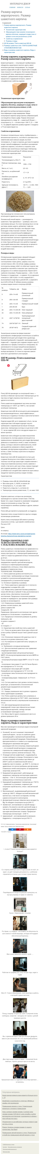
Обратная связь (6, 1151)
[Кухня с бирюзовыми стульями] (20, 911)
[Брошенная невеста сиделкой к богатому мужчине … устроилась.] (20, 1077)
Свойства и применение (14, 39)
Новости (20, 7)
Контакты (5, 1147)
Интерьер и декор (20, 3)
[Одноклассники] (27, 829)
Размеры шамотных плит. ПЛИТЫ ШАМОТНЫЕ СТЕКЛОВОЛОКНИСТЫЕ (20, 46)
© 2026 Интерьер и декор (8, 1144)
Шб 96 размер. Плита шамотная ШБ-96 (17, 43)
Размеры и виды (11, 41)
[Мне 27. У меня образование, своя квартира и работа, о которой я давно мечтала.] (20, 991)
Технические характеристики (16, 30)
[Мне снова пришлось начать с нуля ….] (20, 952)
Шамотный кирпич (10, 824)
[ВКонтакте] (12, 829)
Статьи (27, 7)
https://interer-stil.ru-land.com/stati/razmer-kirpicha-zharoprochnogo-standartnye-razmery (18, 535)
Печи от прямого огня (10, 826)
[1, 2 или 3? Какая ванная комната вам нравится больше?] (20, 847)
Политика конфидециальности (10, 1149)
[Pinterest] (20, 829)
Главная (12, 7)
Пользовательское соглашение (15, 1147)
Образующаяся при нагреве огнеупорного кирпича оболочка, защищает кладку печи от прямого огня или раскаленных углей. (21, 34)
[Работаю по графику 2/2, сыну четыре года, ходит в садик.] (20, 970)
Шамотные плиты (20, 826)
